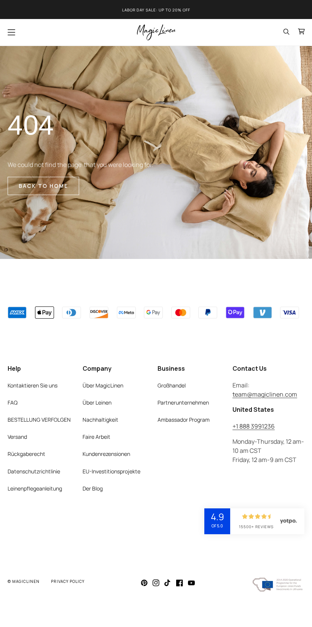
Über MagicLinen (103, 385)
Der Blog (93, 488)
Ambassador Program (184, 419)
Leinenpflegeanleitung (35, 488)
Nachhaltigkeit (100, 419)
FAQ (13, 402)
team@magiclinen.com (264, 394)
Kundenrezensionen (106, 453)
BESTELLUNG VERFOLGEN (39, 419)
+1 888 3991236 (253, 426)
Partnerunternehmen (183, 402)
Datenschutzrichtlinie (34, 471)
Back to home (43, 185)
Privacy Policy (67, 581)
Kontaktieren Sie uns (32, 385)
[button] (11, 32)
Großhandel (172, 385)
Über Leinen (97, 402)
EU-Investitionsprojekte (111, 471)
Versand (17, 436)
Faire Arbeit (96, 436)
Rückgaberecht (26, 453)
